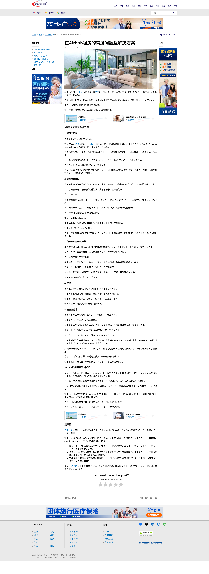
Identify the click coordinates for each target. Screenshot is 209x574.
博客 (175, 6)
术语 (107, 532)
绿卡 (121, 6)
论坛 (145, 6)
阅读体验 (73, 539)
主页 (115, 6)
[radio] (100, 485)
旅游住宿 (48, 34)
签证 (127, 6)
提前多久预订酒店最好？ (43, 49)
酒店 (97, 92)
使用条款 (109, 542)
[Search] (174, 13)
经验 (139, 6)
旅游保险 (73, 535)
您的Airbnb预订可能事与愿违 (45, 62)
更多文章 (37, 65)
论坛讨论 (73, 542)
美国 (157, 6)
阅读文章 (130, 120)
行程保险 (73, 466)
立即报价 (83, 120)
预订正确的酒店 (39, 53)
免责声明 (109, 535)
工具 (169, 6)
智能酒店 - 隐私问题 (41, 59)
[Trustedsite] (146, 535)
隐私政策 (109, 539)
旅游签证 (73, 532)
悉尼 (77, 144)
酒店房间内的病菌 (40, 56)
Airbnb (80, 92)
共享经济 (68, 430)
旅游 (163, 6)
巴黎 (91, 144)
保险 (133, 6)
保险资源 (73, 546)
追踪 (151, 6)
